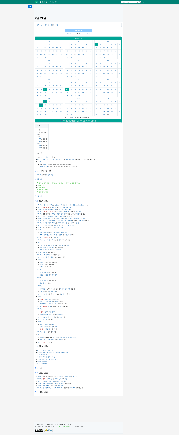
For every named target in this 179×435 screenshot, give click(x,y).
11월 (78, 98)
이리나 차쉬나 (44, 301)
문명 (60, 240)
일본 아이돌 (51, 339)
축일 (39, 178)
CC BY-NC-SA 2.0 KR (63, 427)
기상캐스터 (52, 312)
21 (61, 51)
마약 (52, 240)
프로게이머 (59, 314)
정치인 (70, 218)
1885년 (39, 223)
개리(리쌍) (42, 289)
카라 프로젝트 (58, 388)
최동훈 (41, 275)
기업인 (60, 245)
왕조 (82, 205)
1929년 (39, 229)
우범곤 (41, 250)
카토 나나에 (43, 283)
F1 (57, 247)
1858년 (58, 212)
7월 (49, 79)
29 (37, 57)
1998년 (39, 342)
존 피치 (42, 291)
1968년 (39, 257)
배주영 (41, 267)
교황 (70, 207)
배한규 (45, 342)
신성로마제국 (59, 205)
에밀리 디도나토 (44, 327)
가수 (52, 289)
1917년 (49, 385)
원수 (79, 223)
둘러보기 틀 (48, 25)
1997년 (39, 334)
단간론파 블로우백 (50, 359)
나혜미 (41, 324)
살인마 (59, 250)
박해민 (45, 319)
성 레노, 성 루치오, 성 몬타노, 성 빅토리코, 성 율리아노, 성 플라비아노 (59, 183)
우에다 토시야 (47, 238)
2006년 (53, 232)
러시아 (51, 301)
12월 (108, 98)
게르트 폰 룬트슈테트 (49, 381)
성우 (57, 238)
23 (41, 54)
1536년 (39, 207)
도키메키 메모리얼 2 (62, 352)
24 (45, 54)
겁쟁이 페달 (51, 357)
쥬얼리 (63, 294)
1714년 (50, 379)
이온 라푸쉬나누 (47, 383)
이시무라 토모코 (44, 272)
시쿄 (38, 355)
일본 (62, 218)
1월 (49, 41)
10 (45, 48)
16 (41, 51)
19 (53, 51)
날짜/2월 (55, 25)
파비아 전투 (46, 157)
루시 (38, 363)
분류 (38, 25)
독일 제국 (62, 216)
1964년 (39, 255)
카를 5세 (45, 205)
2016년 (39, 161)
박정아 (45, 294)
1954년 (39, 240)
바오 (38, 350)
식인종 (72, 225)
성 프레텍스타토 (43, 192)
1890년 (39, 225)
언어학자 (63, 214)
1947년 (55, 225)
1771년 (39, 212)
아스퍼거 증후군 (52, 304)
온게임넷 (50, 257)
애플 (63, 245)
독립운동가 (61, 385)
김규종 (45, 317)
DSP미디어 (72, 388)
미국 (72, 223)
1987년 (39, 317)
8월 (79, 79)
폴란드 (60, 235)
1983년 (39, 306)
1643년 (60, 376)
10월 (49, 98)
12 (53, 48)
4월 (49, 60)
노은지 (41, 312)
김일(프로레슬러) (44, 232)
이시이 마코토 (44, 281)
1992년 (39, 332)
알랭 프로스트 (44, 247)
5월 (79, 60)
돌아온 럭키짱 (44, 166)
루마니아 (61, 383)
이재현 (45, 385)
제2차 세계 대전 (62, 223)
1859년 (53, 214)
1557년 (39, 209)
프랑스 (51, 247)
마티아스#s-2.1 (47, 209)
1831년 (39, 216)
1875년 (58, 381)
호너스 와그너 (47, 220)
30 (41, 57)
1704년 (39, 376)
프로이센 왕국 (66, 212)
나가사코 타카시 (47, 255)
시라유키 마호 (41, 352)
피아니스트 (78, 212)
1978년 (39, 286)
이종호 (45, 332)
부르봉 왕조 (67, 376)
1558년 (51, 205)
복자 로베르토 (43, 185)
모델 (55, 327)
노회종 (41, 337)
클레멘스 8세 (46, 207)
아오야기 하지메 (42, 357)
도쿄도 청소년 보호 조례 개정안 (52, 159)
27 (57, 54)
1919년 (57, 218)
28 (61, 54)
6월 (108, 60)
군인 (66, 218)
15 (37, 51)
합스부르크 (77, 205)
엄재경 (45, 257)
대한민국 (53, 250)
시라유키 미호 (50, 352)
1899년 (56, 216)
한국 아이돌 (51, 317)
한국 (57, 232)
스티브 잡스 (43, 245)
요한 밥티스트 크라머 (49, 212)
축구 (53, 332)
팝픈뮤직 (45, 361)
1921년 (39, 227)
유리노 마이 (40, 359)
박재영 (45, 306)
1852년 (39, 218)
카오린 (39, 361)
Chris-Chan (43, 304)
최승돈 (41, 262)
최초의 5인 (81, 220)
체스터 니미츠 (47, 223)
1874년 (39, 220)
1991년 (39, 321)
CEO (68, 245)
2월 (79, 41)
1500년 (39, 205)
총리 (70, 216)
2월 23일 (68, 34)
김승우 (41, 264)
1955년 (54, 220)
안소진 (45, 388)
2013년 (39, 175)
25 (49, 54)
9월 (108, 79)
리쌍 (69, 289)
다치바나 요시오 (47, 225)
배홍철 (41, 299)
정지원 (41, 329)
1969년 (39, 259)
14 (61, 48)
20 (57, 51)
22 (37, 54)
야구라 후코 (43, 339)
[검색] (140, 2)
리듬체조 (57, 301)
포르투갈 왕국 (59, 379)
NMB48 (59, 339)
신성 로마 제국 (63, 209)
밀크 (61, 306)
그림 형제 (78, 214)
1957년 (39, 252)
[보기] (137, 2)
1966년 (54, 223)
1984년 (39, 309)
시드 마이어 (46, 240)
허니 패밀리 (63, 289)
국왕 (66, 379)
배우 (62, 227)
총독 (84, 218)
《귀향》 (45, 164)
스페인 (72, 205)
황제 (65, 205)
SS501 (60, 317)
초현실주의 (67, 235)
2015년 (39, 388)
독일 (58, 214)
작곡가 (75, 376)
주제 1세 (45, 379)
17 (45, 51)
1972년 (39, 270)
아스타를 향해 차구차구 (48, 350)
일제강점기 (76, 218)
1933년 (39, 238)
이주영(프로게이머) (45, 314)
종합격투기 (52, 291)
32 (79, 95)
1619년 (55, 209)
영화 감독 (54, 275)
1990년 (39, 319)
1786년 (39, 214)
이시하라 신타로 (70, 159)
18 (49, 51)
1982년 (47, 250)
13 (57, 48)
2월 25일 (88, 34)
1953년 (39, 381)
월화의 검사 (44, 355)
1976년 (39, 278)
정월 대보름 (49, 175)
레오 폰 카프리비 (48, 216)
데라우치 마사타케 (48, 218)
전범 (68, 225)
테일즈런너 (44, 363)
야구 (53, 319)
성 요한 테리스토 (43, 190)
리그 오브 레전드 (65, 337)
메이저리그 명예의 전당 (65, 220)
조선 (81, 218)
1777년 (39, 379)
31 (45, 57)
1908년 (55, 383)
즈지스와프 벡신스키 (46, 235)
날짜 (42, 25)
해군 (76, 223)
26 (53, 54)
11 (49, 48)
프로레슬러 (64, 232)
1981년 (39, 294)
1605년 (54, 207)
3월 (108, 41)
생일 (39, 196)
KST (73, 118)
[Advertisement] (134, 33)
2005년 (55, 235)
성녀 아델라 (42, 187)
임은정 (45, 252)
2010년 (39, 159)
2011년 (50, 245)
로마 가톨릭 (64, 207)
